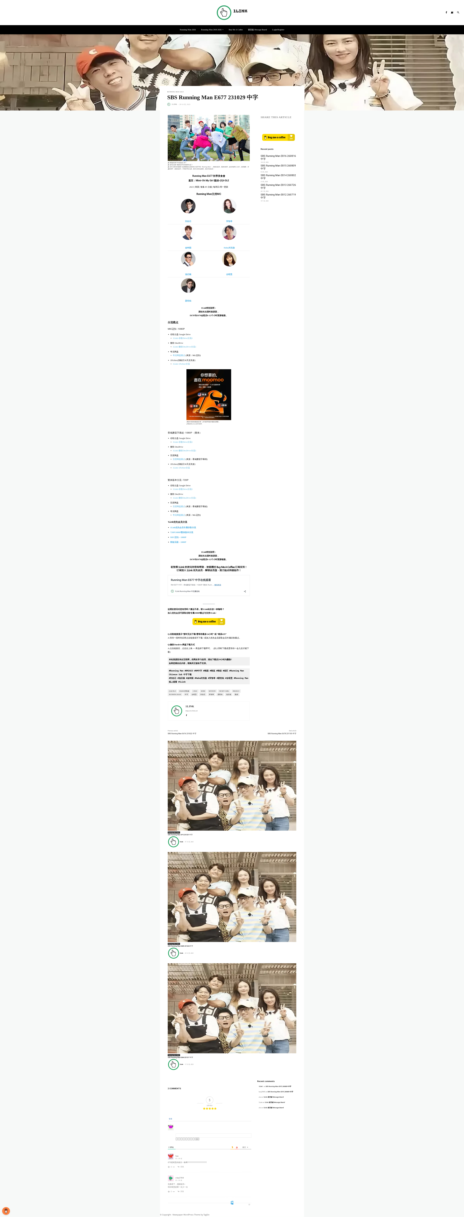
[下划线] (181, 1139)
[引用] (191, 1139)
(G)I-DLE (172, 691)
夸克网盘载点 (179, 355)
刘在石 (202, 694)
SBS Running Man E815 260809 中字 (278, 1086)
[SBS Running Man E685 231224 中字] (232, 897)
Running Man (175, 694)
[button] (458, 12)
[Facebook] (446, 12)
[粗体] (177, 1139)
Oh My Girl (224, 691)
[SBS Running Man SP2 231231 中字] (232, 786)
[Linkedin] (274, 124)
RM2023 (236, 691)
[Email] (279, 124)
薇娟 (236, 694)
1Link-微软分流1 (184, 347)
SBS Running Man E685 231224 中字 (180, 946)
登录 (170, 1119)
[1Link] (169, 104)
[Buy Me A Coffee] (452, 12)
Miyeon (212, 691)
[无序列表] (189, 1139)
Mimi (203, 691)
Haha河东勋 (184, 691)
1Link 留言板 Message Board (273, 1097)
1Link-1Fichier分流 (181, 364)
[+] (197, 1139)
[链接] (194, 1139)
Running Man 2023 (175, 92)
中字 (186, 694)
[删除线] (184, 1139)
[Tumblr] (285, 124)
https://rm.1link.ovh (191, 711)
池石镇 (228, 694)
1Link (174, 104)
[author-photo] (173, 842)
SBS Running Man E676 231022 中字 (182, 733)
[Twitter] (268, 124)
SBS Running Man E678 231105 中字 (282, 733)
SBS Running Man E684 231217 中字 (180, 1057)
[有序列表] (186, 1139)
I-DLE (195, 691)
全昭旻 (194, 694)
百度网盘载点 (179, 459)
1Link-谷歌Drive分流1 (183, 338)
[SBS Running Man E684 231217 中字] (232, 1008)
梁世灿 (220, 694)
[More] (291, 124)
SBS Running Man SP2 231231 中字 (180, 835)
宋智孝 (211, 694)
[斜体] (179, 1139)
